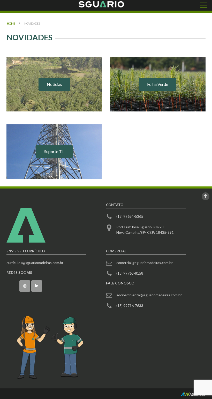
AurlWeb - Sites (193, 394)
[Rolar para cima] (205, 196)
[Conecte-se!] (36, 286)
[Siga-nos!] (24, 286)
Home (11, 23)
